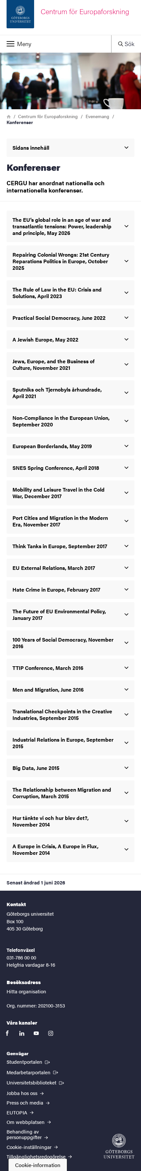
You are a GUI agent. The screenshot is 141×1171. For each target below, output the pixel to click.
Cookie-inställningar (30, 1146)
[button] (55, 43)
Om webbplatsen (26, 1121)
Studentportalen (29, 1061)
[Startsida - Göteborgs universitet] (119, 1146)
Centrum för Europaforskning (48, 116)
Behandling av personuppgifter (25, 1134)
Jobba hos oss (23, 1092)
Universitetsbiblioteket (36, 1082)
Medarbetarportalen (33, 1072)
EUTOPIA (18, 1112)
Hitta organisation (26, 991)
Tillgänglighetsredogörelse (37, 1156)
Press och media (26, 1102)
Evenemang (97, 116)
